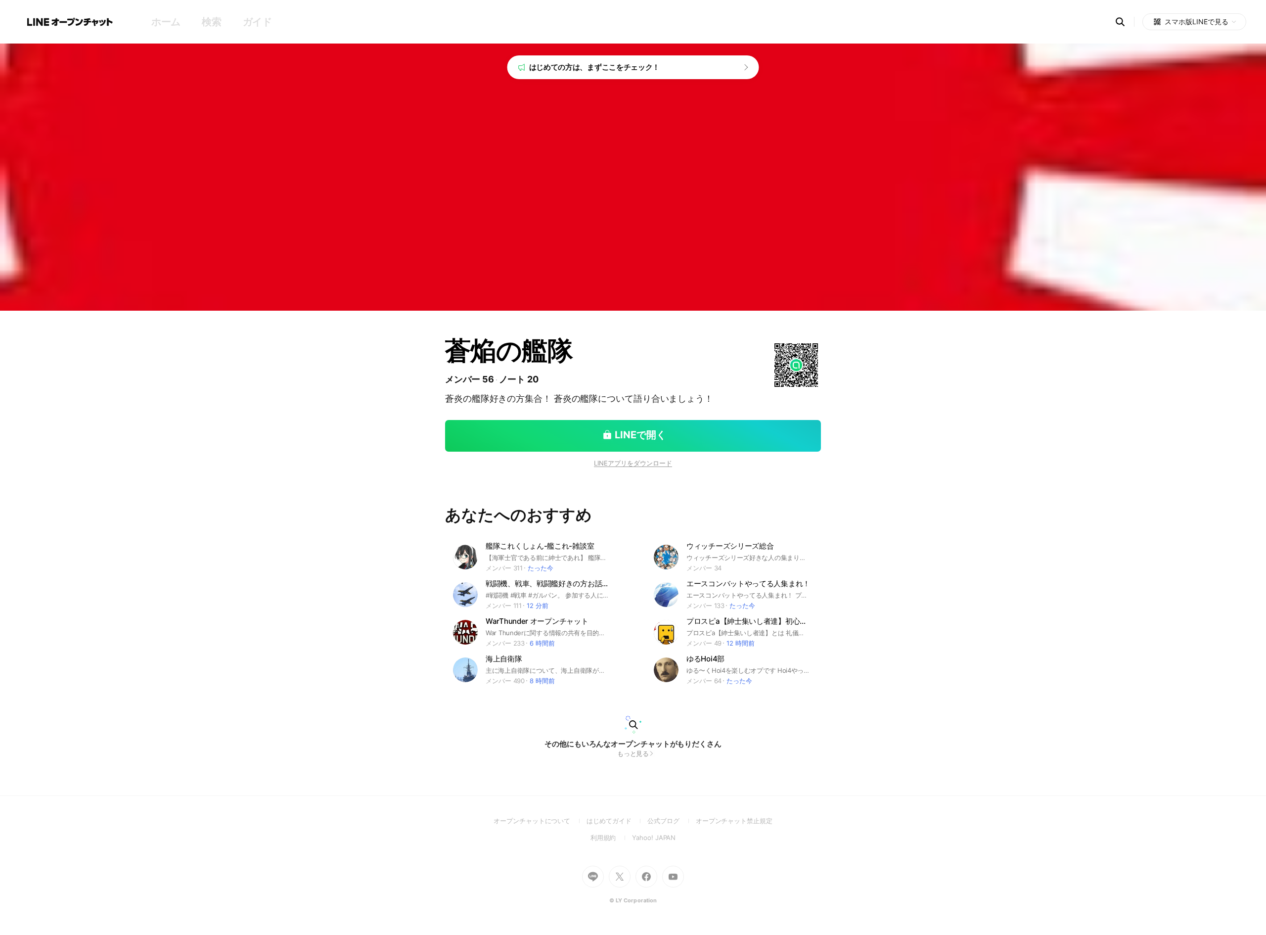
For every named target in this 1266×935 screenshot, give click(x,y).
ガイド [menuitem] (257, 22)
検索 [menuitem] (211, 22)
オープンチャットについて (540, 821)
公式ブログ (671, 821)
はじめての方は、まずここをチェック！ (594, 67)
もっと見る (633, 753)
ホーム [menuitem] (166, 22)
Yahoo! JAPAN (654, 838)
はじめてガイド (617, 821)
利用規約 (611, 838)
